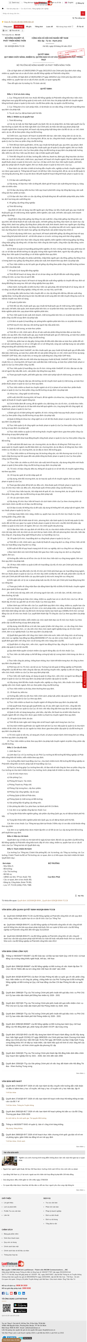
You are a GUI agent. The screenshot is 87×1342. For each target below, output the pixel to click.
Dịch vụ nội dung (52, 1219)
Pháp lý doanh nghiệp (53, 1211)
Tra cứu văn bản (51, 1203)
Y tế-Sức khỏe (11, 1092)
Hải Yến (80, 896)
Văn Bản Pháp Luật (9, 1333)
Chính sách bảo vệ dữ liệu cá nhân (16, 1251)
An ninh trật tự (11, 1118)
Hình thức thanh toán (11, 1238)
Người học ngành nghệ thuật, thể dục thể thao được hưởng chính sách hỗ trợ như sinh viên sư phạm (40, 1169)
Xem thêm (80, 1073)
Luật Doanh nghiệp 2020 (26, 1333)
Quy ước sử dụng (10, 1242)
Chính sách (21, 1141)
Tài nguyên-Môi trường (38, 1118)
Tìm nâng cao (79, 18)
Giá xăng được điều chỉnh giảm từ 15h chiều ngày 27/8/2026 (25, 1180)
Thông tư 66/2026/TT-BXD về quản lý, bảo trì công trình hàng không (34, 1124)
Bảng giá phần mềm (11, 1234)
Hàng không (18, 1128)
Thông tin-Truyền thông (25, 1105)
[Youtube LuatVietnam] (11, 1293)
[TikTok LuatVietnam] (15, 1293)
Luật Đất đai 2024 (42, 1333)
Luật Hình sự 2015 (57, 1333)
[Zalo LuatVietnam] (7, 1293)
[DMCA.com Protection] (25, 1339)
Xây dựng (9, 1128)
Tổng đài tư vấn (51, 1223)
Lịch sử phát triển (10, 1207)
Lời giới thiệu (8, 1203)
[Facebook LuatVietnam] (3, 1293)
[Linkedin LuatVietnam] (23, 1293)
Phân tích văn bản (52, 1207)
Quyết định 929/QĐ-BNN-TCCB (55, 901)
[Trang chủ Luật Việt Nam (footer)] (43, 1264)
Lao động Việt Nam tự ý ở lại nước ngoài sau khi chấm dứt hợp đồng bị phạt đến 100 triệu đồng (38, 1174)
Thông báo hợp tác (11, 1255)
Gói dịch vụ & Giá (54, 2)
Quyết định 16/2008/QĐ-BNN (29, 901)
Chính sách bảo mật (11, 1246)
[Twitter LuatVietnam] (19, 1293)
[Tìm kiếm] (83, 13)
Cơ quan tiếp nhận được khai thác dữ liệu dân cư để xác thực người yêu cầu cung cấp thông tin (38, 1185)
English (70, 2)
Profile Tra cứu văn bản (12, 1211)
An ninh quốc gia (23, 1118)
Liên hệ (6, 1215)
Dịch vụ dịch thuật (52, 1215)
